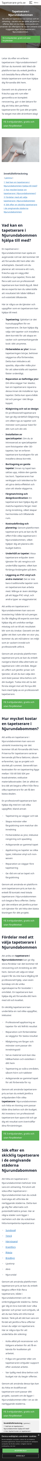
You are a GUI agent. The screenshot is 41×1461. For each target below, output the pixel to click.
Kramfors (11, 1246)
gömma (8, 178)
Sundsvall (11, 1230)
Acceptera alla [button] (20, 1451)
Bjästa (9, 1252)
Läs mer (12, 1446)
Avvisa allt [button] (20, 1456)
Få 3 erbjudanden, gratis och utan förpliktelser (17, 39)
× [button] (38, 1435)
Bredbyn (10, 1257)
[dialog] (20, 1447)
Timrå (9, 1235)
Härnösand (12, 1241)
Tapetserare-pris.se (14, 2)
